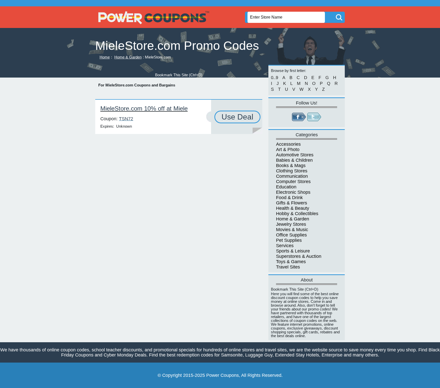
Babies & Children (294, 160)
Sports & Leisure (293, 250)
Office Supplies (291, 234)
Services (285, 245)
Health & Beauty (292, 208)
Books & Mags (291, 165)
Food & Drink (289, 197)
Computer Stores (293, 181)
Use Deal (237, 117)
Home (105, 57)
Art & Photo (287, 149)
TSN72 (126, 118)
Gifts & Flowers (291, 202)
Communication (292, 176)
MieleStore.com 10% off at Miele (144, 108)
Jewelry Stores (291, 224)
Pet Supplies (289, 240)
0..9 (274, 77)
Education (286, 186)
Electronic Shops (293, 192)
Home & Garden (128, 57)
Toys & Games (291, 261)
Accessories (288, 144)
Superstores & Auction (298, 256)
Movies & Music (292, 229)
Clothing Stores (291, 170)
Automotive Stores (294, 154)
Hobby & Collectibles (297, 213)
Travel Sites (288, 267)
